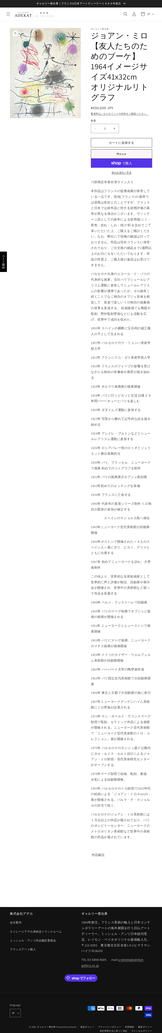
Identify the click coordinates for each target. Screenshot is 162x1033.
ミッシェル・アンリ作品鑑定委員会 (33, 940)
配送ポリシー (145, 1026)
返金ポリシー (87, 1026)
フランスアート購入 (23, 949)
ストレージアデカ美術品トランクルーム (36, 931)
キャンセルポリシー (141, 1030)
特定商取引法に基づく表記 (113, 1030)
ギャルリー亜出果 (46, 1026)
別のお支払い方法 (121, 172)
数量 (93, 120)
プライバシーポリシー (109, 1026)
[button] (8, 14)
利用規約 (129, 1026)
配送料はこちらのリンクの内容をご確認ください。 (120, 113)
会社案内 (15, 922)
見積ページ (3, 262)
